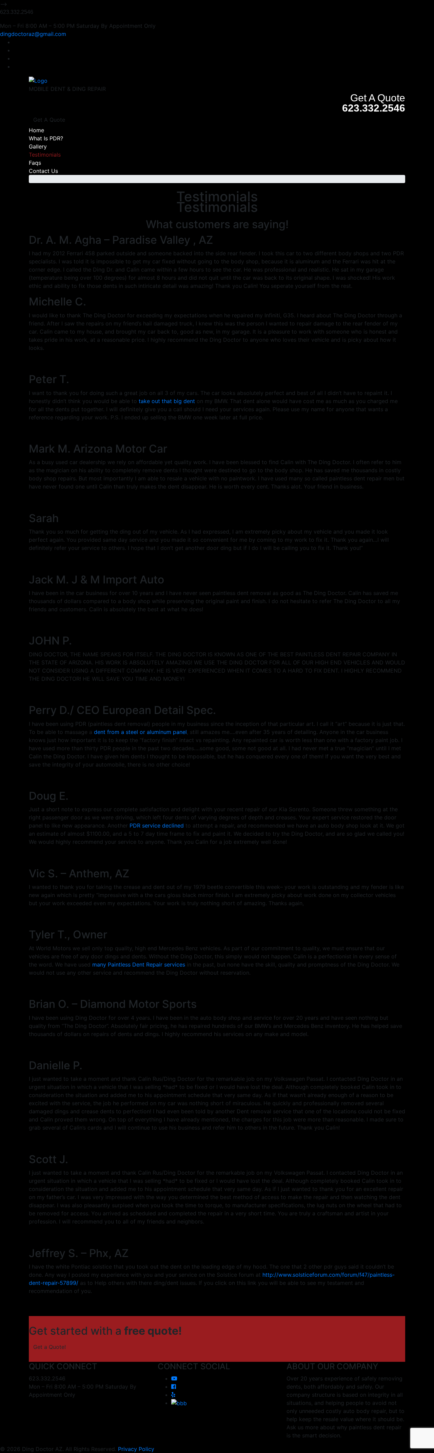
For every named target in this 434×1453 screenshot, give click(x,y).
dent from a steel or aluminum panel (140, 732)
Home (36, 130)
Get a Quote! (49, 1346)
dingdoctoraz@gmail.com (33, 34)
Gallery (38, 146)
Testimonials (45, 154)
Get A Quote (49, 119)
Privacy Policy (136, 1449)
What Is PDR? (46, 138)
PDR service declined (157, 825)
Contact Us (43, 170)
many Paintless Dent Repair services (138, 964)
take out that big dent (167, 401)
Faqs (35, 162)
